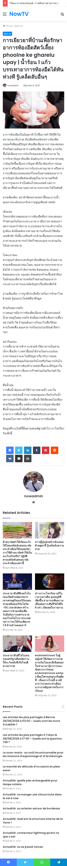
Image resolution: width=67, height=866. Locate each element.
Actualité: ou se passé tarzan (23, 847)
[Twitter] (19, 450)
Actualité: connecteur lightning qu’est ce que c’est (31, 834)
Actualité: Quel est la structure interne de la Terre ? (33, 820)
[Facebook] (10, 450)
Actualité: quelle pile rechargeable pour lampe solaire (30, 782)
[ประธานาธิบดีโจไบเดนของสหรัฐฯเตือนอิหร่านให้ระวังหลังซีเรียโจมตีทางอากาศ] (17, 643)
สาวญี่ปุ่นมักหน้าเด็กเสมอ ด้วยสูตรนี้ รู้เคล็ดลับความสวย (49, 545)
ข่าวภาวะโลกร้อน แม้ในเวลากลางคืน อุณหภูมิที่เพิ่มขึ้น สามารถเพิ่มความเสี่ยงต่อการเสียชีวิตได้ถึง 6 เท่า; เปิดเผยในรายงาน (49, 600)
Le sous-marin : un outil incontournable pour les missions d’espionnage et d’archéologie (33, 754)
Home (9, 25)
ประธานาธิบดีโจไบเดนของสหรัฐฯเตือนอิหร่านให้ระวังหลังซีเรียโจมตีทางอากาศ (16, 661)
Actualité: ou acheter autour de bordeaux (31, 808)
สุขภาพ (19, 25)
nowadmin (13, 85)
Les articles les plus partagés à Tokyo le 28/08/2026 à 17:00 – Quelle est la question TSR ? (32, 738)
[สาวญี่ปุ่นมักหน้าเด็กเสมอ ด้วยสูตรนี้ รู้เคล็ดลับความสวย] (49, 530)
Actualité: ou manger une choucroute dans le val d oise (32, 796)
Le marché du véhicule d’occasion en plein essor (31, 768)
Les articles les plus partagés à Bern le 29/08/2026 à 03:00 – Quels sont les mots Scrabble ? (31, 720)
